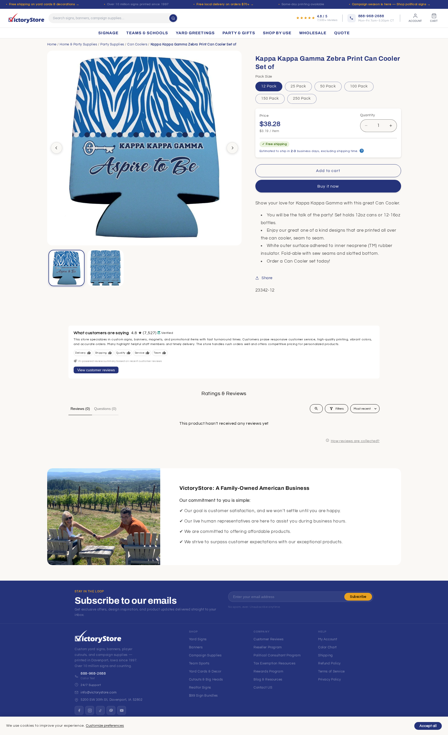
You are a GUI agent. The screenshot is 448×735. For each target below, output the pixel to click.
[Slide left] (56, 148)
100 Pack (359, 86)
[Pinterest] (111, 710)
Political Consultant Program (277, 655)
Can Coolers (137, 44)
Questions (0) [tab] (105, 409)
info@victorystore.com (98, 692)
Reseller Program (268, 647)
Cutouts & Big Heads (206, 679)
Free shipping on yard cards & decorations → (44, 4)
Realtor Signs (200, 687)
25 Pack (298, 86)
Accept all (428, 726)
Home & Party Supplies (78, 44)
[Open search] (316, 408)
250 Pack (302, 98)
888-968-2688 (93, 673)
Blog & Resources (268, 679)
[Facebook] (79, 710)
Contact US (263, 687)
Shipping (325, 655)
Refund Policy (329, 663)
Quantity (367, 115)
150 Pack (270, 98)
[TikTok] (100, 710)
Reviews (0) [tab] (80, 409)
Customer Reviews (269, 639)
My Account (327, 639)
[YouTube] (121, 710)
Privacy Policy (329, 679)
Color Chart (327, 647)
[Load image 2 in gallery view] (105, 268)
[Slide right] (232, 148)
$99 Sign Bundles (203, 695)
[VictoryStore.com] (26, 18)
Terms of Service (331, 671)
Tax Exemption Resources (275, 663)
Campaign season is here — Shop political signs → (391, 4)
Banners (195, 647)
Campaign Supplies (205, 655)
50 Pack (328, 86)
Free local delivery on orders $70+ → (225, 4)
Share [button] (267, 278)
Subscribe (358, 597)
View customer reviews (96, 370)
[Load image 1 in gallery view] (66, 268)
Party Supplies (112, 44)
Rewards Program (268, 671)
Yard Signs (198, 639)
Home (52, 44)
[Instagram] (89, 710)
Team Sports (199, 663)
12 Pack (269, 86)
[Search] (173, 18)
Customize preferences (105, 725)
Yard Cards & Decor (205, 671)
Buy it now (328, 186)
